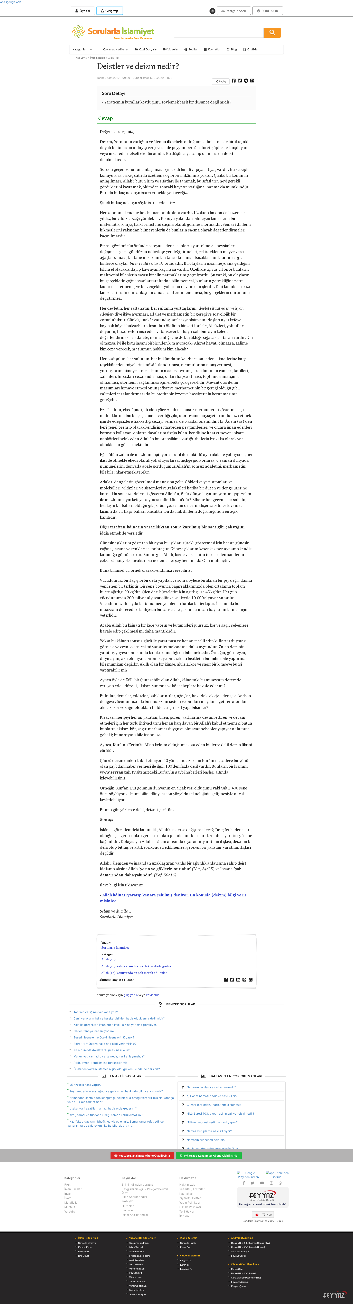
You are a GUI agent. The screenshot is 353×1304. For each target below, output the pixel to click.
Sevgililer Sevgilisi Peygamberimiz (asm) (145, 1190)
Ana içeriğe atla (10, 2)
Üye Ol (84, 11)
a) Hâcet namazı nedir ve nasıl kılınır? (212, 1096)
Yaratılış (69, 1211)
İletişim (184, 1216)
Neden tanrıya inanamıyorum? (94, 1031)
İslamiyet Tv (186, 1269)
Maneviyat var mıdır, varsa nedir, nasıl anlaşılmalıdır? (109, 1056)
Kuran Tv (184, 1265)
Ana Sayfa (81, 57)
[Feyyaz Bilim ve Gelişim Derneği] (263, 1196)
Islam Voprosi (136, 1247)
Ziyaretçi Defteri (190, 1198)
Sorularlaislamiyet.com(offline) (246, 1277)
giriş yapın (131, 995)
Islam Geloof (135, 1273)
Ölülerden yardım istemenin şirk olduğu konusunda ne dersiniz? (117, 1069)
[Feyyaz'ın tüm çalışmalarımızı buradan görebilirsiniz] (335, 1294)
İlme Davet (83, 1256)
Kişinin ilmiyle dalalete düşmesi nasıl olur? (102, 1050)
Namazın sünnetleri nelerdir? (206, 1140)
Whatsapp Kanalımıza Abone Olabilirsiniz (210, 1155)
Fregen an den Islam (139, 1256)
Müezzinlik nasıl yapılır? (85, 1084)
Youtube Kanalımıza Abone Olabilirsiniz (144, 1155)
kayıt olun (152, 995)
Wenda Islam (135, 1277)
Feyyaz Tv (185, 1260)
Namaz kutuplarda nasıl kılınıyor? (209, 1131)
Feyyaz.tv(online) (240, 1282)
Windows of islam (137, 1286)
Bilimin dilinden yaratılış (137, 1184)
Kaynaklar (186, 1193)
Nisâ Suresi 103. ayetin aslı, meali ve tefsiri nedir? (220, 1113)
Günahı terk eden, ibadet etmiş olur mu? (214, 1104)
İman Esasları (97, 57)
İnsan (68, 1193)
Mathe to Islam (136, 1290)
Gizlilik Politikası (190, 1207)
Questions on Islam (139, 1243)
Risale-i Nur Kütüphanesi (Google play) (250, 1243)
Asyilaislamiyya (136, 1260)
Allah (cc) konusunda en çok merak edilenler (134, 973)
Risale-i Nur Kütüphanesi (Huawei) (248, 1247)
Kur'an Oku (236, 1269)
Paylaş (222, 81)
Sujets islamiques (137, 1294)
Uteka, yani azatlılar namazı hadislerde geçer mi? (103, 1108)
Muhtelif (69, 1207)
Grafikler (252, 49)
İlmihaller (128, 1210)
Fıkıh (67, 1184)
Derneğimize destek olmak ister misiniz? (262, 1204)
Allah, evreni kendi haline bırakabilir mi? (100, 1062)
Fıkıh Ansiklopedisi (134, 1196)
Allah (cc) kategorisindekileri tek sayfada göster (136, 966)
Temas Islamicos (137, 1281)
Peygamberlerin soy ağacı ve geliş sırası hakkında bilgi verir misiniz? (116, 1091)
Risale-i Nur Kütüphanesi (243, 1273)
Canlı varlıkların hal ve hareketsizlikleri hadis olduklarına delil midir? (119, 1018)
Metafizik (70, 1202)
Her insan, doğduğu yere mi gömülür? (212, 1148)
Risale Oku (185, 1247)
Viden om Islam (136, 1268)
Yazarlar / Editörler (192, 1189)
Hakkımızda (187, 1184)
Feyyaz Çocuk (238, 1256)
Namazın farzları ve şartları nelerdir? (211, 1087)
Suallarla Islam (136, 1251)
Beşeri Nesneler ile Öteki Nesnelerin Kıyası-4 (104, 1037)
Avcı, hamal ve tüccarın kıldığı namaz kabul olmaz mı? (106, 1115)
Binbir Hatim (84, 1251)
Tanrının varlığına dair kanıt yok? (96, 1012)
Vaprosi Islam (136, 1264)
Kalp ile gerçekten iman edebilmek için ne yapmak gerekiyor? (116, 1024)
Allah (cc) (113, 57)
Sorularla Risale (188, 1243)
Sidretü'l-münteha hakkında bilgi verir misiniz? (105, 1043)
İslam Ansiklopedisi (134, 1214)
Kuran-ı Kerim (85, 1247)
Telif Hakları (187, 1211)
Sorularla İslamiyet (115, 947)
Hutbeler (127, 1205)
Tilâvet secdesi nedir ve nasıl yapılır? (212, 1122)
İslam (67, 1198)
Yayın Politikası (189, 1202)
